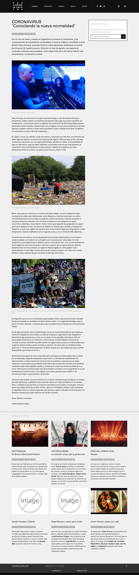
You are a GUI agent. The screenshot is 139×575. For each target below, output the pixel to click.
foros (84, 6)
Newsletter (82, 571)
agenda (35, 6)
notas (73, 6)
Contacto (56, 571)
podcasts (48, 6)
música (61, 6)
